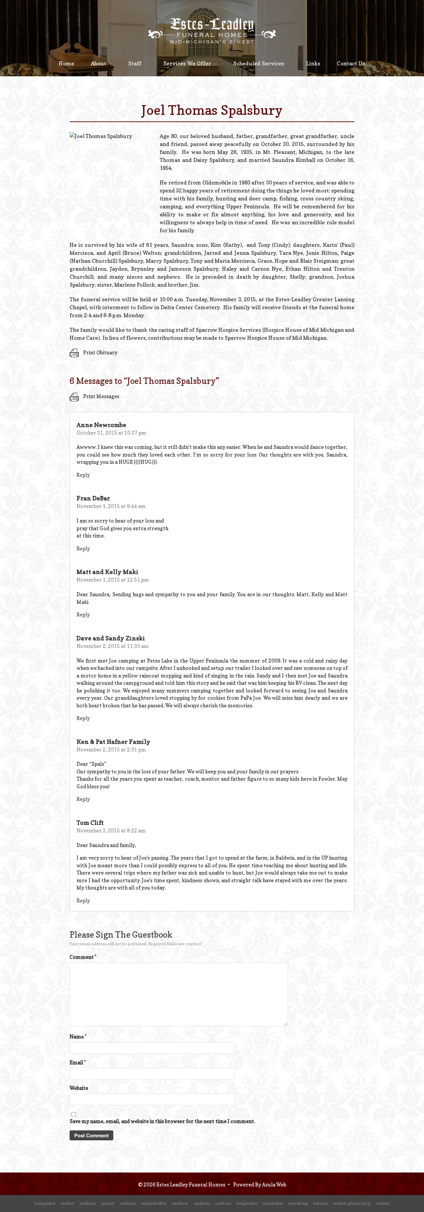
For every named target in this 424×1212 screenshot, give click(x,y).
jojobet (107, 1203)
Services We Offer (187, 63)
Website (79, 1088)
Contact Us (351, 63)
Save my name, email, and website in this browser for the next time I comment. (162, 1121)
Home (66, 63)
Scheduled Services (258, 63)
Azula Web (274, 1184)
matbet (67, 1203)
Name (78, 1037)
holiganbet (45, 1203)
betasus (320, 1203)
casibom (88, 1203)
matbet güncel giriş (352, 1203)
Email (78, 1062)
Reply (83, 475)
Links (313, 63)
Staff (134, 63)
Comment (83, 957)
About (98, 63)
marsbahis (272, 1203)
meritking (298, 1203)
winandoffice (154, 1203)
